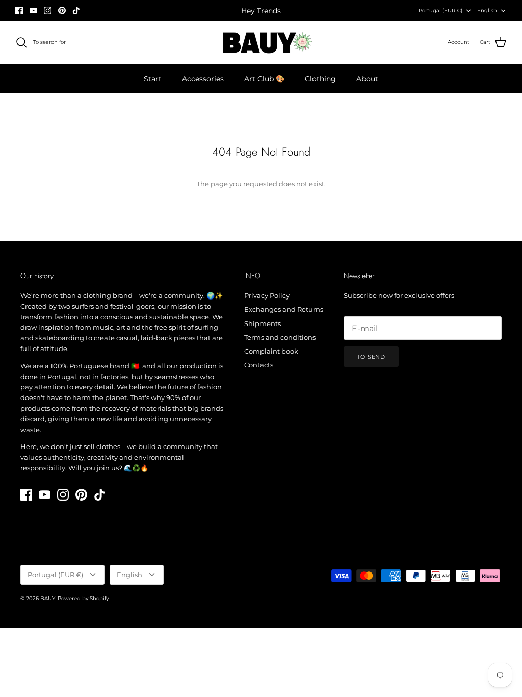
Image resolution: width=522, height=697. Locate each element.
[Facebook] (19, 10)
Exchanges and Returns (283, 309)
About (367, 78)
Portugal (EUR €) (440, 10)
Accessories (203, 78)
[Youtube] (33, 10)
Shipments (262, 323)
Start (153, 78)
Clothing (320, 78)
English (487, 10)
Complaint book (271, 351)
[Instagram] (47, 10)
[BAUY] (261, 43)
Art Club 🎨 (264, 78)
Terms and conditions (280, 337)
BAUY (47, 598)
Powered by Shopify (83, 598)
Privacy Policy (267, 295)
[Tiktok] (76, 10)
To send (371, 356)
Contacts (258, 365)
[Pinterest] (62, 10)
